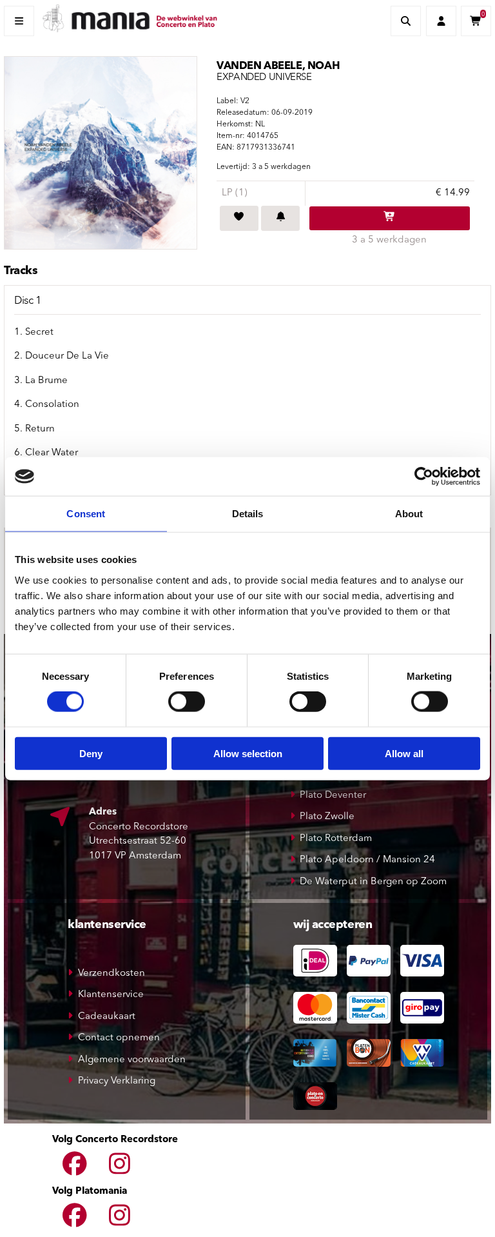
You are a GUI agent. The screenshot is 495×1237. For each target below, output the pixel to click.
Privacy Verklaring (116, 1081)
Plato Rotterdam (336, 839)
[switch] (186, 701)
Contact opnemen (119, 1038)
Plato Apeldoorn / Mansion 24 (367, 860)
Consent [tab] (85, 513)
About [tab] (409, 513)
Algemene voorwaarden (132, 1060)
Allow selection (247, 752)
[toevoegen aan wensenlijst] (239, 219)
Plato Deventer (333, 795)
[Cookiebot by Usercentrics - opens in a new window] (423, 476)
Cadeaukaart (106, 1017)
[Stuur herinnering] (280, 219)
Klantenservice (111, 995)
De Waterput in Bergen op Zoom (373, 882)
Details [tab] (248, 513)
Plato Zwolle (327, 817)
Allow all (404, 752)
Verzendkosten (111, 973)
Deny (90, 752)
